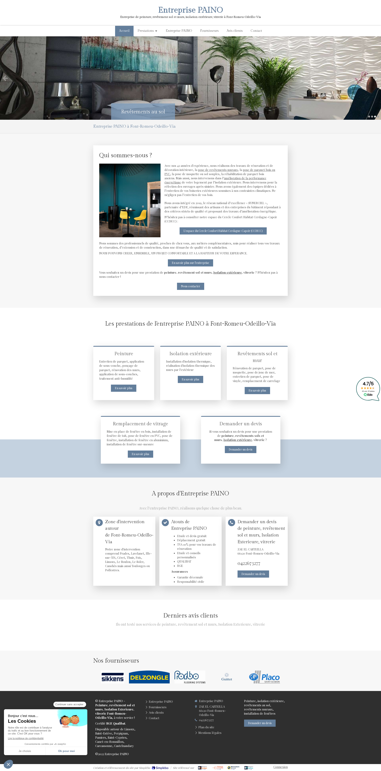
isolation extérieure (227, 272)
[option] (190, 78)
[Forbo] (190, 677)
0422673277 (249, 563)
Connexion (280, 767)
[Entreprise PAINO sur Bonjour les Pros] (249, 767)
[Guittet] (227, 677)
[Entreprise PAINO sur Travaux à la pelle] (218, 767)
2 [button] (372, 117)
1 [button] (369, 117)
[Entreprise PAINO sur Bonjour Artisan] (202, 767)
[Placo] (264, 677)
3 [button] (375, 117)
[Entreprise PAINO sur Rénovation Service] (233, 767)
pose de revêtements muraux (218, 170)
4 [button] (378, 117)
